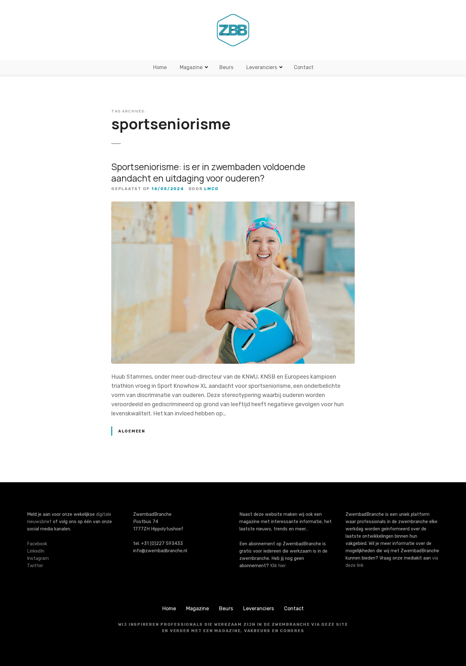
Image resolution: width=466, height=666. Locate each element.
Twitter (35, 565)
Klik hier (278, 565)
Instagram (38, 558)
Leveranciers (261, 67)
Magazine (191, 67)
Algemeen (131, 431)
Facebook (37, 544)
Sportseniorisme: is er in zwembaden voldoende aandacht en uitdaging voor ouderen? (208, 172)
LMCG (211, 188)
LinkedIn (35, 551)
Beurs (226, 67)
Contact (304, 67)
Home (160, 67)
